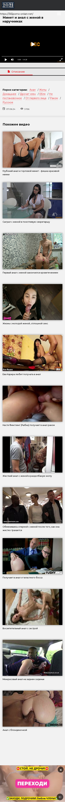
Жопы (42, 89)
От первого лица (35, 98)
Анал (32, 89)
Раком (54, 98)
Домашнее (9, 94)
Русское (8, 102)
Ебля (42, 94)
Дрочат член (28, 94)
